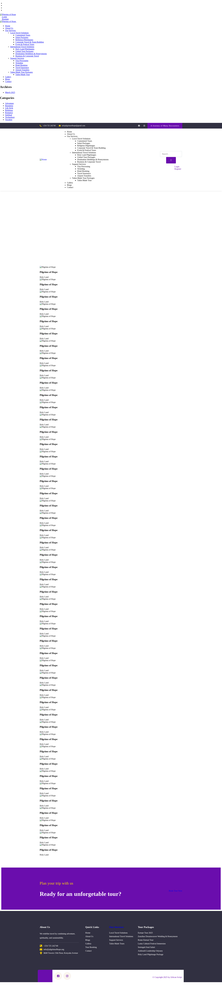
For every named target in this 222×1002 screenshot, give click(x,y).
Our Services (116, 927)
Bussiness (9, 106)
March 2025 (10, 92)
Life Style (9, 108)
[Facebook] (139, 126)
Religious (9, 110)
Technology (10, 117)
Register (5, 19)
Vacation (8, 119)
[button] (164, 126)
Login (4, 17)
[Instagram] (144, 126)
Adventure (9, 103)
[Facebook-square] (58, 976)
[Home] (43, 159)
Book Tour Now (175, 891)
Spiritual (8, 115)
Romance (9, 113)
